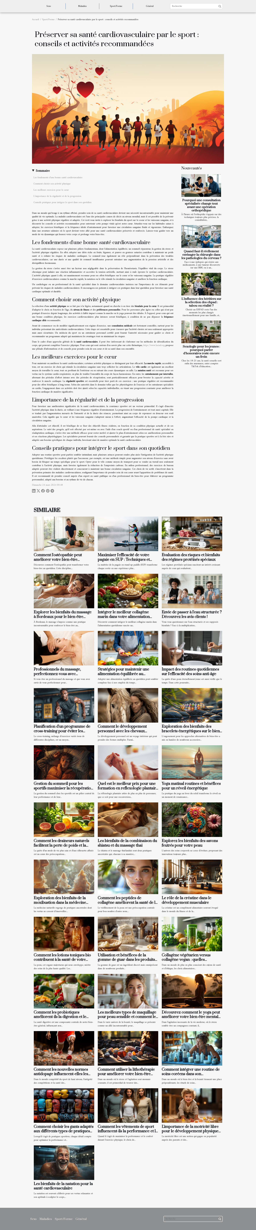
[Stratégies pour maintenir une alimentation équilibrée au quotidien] (128, 648)
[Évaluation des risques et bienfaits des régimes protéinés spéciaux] (192, 534)
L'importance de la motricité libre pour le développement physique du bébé (190, 1131)
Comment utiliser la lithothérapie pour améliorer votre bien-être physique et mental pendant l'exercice (126, 1076)
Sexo (49, 6)
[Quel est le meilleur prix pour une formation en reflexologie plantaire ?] (128, 762)
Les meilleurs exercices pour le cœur (51, 190)
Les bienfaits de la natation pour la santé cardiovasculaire (63, 1186)
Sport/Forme (116, 6)
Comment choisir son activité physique (52, 184)
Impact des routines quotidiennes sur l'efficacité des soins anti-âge (190, 671)
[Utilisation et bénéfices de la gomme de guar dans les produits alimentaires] (128, 934)
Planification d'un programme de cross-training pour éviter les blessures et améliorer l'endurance (63, 731)
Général (149, 6)
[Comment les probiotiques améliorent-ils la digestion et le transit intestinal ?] (64, 991)
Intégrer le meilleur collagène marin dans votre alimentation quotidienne (124, 617)
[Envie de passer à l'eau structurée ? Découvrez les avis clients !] (192, 591)
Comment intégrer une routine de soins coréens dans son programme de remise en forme (191, 1074)
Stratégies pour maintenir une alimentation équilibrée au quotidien (123, 674)
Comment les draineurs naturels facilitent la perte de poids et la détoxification (61, 845)
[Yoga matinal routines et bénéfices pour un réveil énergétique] (192, 762)
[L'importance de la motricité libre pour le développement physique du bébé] (192, 1105)
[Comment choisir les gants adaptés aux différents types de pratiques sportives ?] (64, 1105)
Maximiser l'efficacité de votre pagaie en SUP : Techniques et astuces (124, 559)
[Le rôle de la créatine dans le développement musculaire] (192, 877)
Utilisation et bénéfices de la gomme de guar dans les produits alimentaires (126, 960)
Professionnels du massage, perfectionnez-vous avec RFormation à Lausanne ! (57, 674)
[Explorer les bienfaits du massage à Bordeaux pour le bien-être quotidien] (64, 591)
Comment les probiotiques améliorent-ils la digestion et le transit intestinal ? (60, 1017)
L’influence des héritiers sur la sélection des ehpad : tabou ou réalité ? (201, 302)
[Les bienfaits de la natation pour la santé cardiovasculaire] (64, 1163)
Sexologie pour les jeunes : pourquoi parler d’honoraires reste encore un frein (201, 352)
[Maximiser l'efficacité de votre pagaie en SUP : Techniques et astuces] (128, 534)
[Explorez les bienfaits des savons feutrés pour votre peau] (192, 820)
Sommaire (43, 170)
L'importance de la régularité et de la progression (57, 196)
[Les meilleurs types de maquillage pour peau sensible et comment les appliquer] (128, 991)
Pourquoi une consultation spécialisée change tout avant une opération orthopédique (201, 205)
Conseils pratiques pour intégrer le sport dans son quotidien (62, 202)
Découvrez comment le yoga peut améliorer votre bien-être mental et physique (191, 1017)
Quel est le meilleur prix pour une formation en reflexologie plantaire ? (128, 788)
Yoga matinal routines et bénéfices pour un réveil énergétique (191, 786)
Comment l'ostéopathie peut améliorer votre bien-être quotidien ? (58, 559)
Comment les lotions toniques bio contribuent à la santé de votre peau (62, 960)
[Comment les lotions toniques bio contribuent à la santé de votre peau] (64, 934)
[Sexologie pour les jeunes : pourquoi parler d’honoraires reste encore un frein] (201, 331)
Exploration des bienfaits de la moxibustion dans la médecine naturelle (60, 903)
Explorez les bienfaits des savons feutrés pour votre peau (190, 843)
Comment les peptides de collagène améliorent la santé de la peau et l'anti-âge (127, 903)
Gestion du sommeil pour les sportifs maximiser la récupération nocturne (63, 788)
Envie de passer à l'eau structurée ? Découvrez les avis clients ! (192, 614)
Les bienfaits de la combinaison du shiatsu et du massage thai (127, 843)
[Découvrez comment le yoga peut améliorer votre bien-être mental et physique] (192, 991)
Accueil (35, 19)
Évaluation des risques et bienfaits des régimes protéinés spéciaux (191, 557)
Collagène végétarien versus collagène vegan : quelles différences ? (186, 960)
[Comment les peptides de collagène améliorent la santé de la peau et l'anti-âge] (128, 877)
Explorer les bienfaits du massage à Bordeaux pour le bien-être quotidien (63, 617)
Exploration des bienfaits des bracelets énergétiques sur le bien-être (191, 731)
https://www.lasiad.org (154, 345)
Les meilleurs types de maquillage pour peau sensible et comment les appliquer (127, 1017)
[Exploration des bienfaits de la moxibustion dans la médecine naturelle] (64, 877)
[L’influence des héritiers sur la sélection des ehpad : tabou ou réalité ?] (201, 284)
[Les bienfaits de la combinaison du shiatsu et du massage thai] (128, 820)
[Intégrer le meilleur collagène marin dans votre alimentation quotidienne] (128, 591)
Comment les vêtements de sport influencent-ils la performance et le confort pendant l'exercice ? (128, 1131)
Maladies (82, 6)
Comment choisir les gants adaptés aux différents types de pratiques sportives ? (63, 1131)
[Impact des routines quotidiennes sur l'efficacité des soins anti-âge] (192, 648)
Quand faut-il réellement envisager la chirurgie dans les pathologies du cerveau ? (201, 254)
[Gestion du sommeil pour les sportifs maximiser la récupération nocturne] (64, 762)
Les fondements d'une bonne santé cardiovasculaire (57, 178)
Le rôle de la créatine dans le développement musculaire (186, 900)
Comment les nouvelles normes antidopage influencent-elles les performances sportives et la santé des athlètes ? (63, 1076)
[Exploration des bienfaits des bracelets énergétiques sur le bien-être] (192, 705)
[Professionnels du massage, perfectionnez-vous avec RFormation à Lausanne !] (64, 648)
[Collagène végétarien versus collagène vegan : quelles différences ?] (192, 934)
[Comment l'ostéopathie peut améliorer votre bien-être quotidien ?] (64, 534)
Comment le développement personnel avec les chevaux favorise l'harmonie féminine (122, 731)
